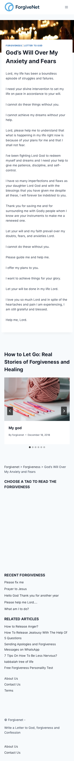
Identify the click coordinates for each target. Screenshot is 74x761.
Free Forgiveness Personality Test (28, 668)
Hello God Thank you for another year (31, 595)
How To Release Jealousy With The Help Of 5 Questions (35, 635)
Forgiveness (14, 45)
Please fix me (14, 582)
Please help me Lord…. (20, 602)
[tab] (30, 447)
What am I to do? (16, 609)
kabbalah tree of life (18, 662)
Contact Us (12, 684)
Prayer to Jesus (15, 589)
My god (15, 428)
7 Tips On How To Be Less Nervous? (30, 655)
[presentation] (37, 399)
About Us (11, 678)
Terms (8, 690)
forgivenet (18, 434)
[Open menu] (66, 7)
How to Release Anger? (21, 626)
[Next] (64, 411)
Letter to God (33, 45)
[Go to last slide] (10, 411)
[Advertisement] (37, 531)
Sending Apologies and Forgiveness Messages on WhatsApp (30, 647)
